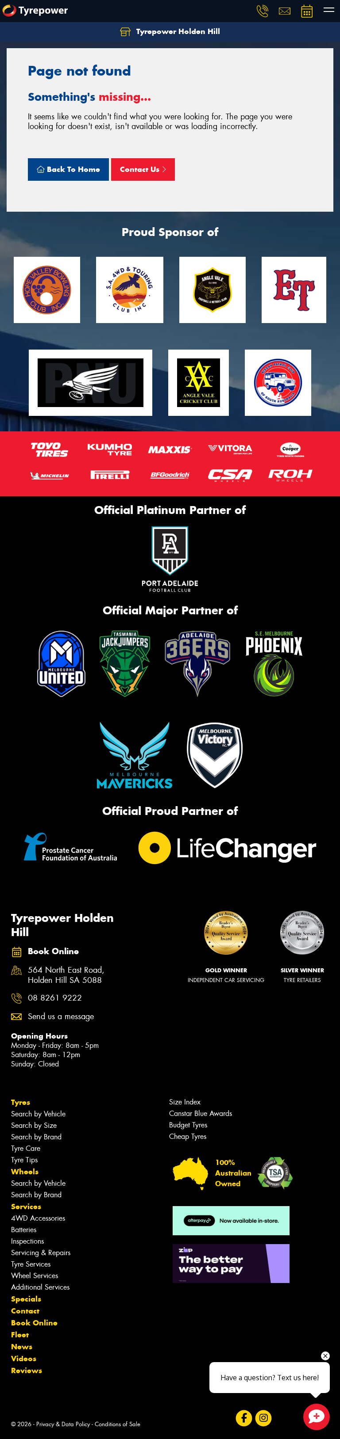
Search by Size (34, 1125)
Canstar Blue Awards (200, 1113)
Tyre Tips (24, 1160)
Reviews (26, 1370)
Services (26, 1206)
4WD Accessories (38, 1218)
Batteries (23, 1229)
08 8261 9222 (55, 998)
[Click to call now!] (262, 11)
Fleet (20, 1335)
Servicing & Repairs (40, 1252)
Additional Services (40, 1287)
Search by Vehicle (38, 1114)
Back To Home (72, 169)
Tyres (20, 1102)
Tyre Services (30, 1264)
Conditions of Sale (117, 1424)
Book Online (34, 1323)
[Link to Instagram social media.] (263, 1418)
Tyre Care (25, 1148)
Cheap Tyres (187, 1136)
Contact (25, 1311)
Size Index (185, 1102)
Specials (26, 1299)
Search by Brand (36, 1137)
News (21, 1346)
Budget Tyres (188, 1125)
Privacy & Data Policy (63, 1424)
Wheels (25, 1171)
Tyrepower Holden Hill (177, 31)
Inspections (27, 1241)
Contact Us (141, 169)
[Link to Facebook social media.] (244, 1418)
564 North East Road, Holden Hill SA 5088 (66, 975)
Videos (23, 1358)
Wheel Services (34, 1275)
